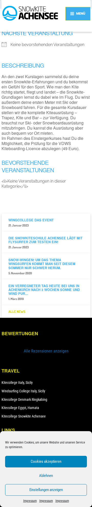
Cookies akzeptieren (46, 461)
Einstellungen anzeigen (46, 489)
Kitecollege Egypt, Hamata (20, 408)
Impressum (30, 501)
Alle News (16, 311)
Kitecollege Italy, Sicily (17, 383)
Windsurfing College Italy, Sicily (23, 391)
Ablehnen (46, 475)
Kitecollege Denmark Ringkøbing (24, 399)
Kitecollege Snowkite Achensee (24, 416)
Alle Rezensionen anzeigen (46, 351)
